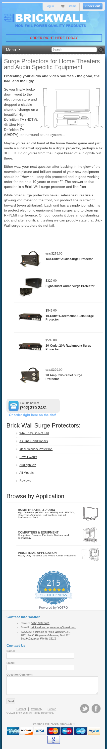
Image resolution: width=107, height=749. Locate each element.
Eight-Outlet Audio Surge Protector (70, 286)
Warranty (36, 708)
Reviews (25, 480)
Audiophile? (27, 465)
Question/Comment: (19, 674)
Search (52, 708)
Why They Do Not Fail (34, 433)
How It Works (28, 457)
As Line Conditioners (33, 441)
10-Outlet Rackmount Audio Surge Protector (70, 317)
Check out (92, 6)
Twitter (84, 708)
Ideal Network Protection (36, 449)
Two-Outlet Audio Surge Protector (69, 259)
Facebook (96, 708)
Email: (10, 662)
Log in (50, 6)
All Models (26, 473)
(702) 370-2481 (33, 408)
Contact (21, 708)
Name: (10, 650)
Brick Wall (22, 712)
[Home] (49, 21)
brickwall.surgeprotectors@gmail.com (53, 627)
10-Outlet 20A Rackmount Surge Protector (68, 347)
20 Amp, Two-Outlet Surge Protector (64, 377)
